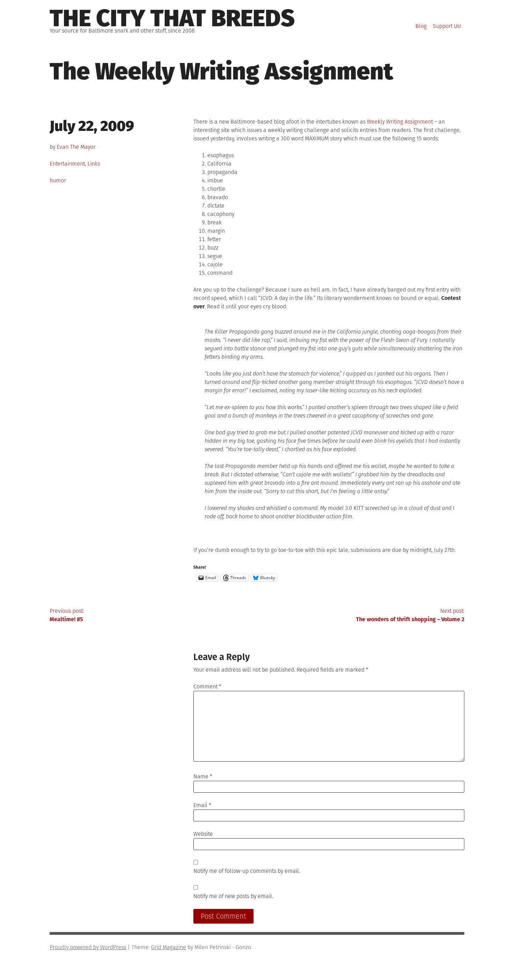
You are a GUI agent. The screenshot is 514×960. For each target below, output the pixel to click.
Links (93, 163)
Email (202, 805)
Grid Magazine (168, 947)
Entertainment (67, 163)
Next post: (410, 615)
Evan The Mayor (76, 146)
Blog (421, 26)
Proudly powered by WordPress (88, 947)
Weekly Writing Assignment (400, 121)
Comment (207, 686)
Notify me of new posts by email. (233, 896)
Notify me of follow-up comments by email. (246, 871)
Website (203, 834)
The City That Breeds (172, 18)
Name (202, 776)
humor (58, 180)
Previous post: (67, 615)
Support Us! (447, 26)
